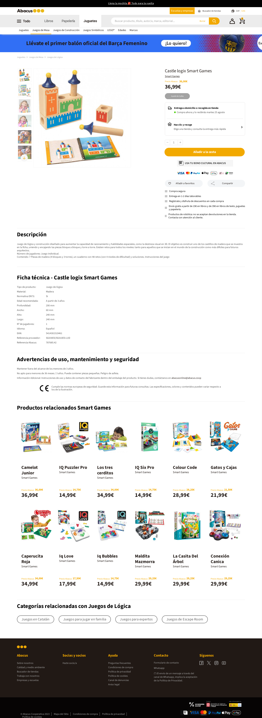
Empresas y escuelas (28, 680)
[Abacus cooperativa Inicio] (31, 12)
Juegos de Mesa (41, 30)
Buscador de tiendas (27, 671)
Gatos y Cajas (224, 467)
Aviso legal (114, 684)
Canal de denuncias (118, 680)
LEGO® (110, 30)
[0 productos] (242, 23)
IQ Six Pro (144, 467)
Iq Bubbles (107, 556)
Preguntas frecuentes (119, 663)
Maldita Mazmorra (145, 559)
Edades (122, 30)
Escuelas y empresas (182, 11)
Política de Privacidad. (171, 680)
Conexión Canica (220, 559)
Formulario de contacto (166, 663)
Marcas (134, 30)
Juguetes (90, 21)
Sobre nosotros (25, 663)
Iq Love (66, 556)
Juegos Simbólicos (93, 30)
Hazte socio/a (70, 663)
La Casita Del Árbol (185, 559)
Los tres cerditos (105, 470)
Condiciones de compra (120, 667)
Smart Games (172, 76)
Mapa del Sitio (61, 714)
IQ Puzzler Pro (73, 467)
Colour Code (185, 467)
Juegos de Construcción (66, 30)
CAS (243, 10)
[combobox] (149, 21)
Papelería (68, 21)
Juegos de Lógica (55, 57)
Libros (48, 21)
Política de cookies (118, 676)
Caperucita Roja (32, 559)
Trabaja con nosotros (28, 676)
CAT (238, 10)
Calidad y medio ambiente (31, 667)
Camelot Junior (29, 470)
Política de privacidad (119, 671)
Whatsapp (159, 668)
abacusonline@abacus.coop (186, 378)
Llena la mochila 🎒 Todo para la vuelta (131, 3)
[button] (232, 21)
